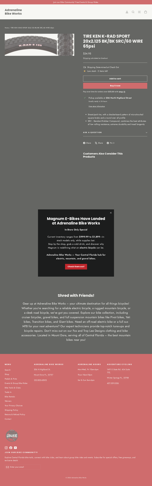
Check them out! (76, 266)
